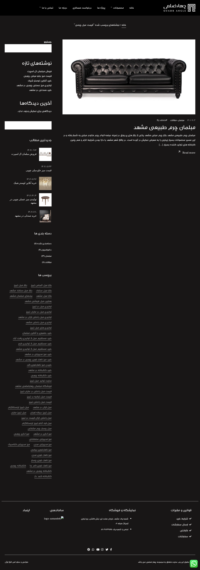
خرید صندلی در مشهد (40, 90)
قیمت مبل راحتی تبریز (40, 402)
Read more (188, 152)
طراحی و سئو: (22, 562)
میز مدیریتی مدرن (43, 444)
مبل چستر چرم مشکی (40, 428)
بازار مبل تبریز (20, 285)
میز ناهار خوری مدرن (42, 455)
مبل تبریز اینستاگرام (18, 407)
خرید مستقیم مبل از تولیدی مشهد (34, 349)
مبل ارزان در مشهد (42, 407)
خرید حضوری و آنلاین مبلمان (37, 333)
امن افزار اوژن (10, 562)
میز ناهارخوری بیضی (41, 450)
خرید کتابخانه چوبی (41, 375)
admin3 (163, 120)
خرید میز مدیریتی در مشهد (38, 354)
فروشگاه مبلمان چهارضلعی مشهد (33, 386)
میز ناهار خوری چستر (41, 460)
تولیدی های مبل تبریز (41, 328)
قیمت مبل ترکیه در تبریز (39, 397)
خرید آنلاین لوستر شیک (40, 81)
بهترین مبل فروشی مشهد (38, 301)
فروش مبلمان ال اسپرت (39, 71)
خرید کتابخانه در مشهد (40, 370)
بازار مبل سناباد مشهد (20, 291)
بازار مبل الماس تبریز (41, 285)
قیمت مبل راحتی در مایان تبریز (36, 391)
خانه (124, 25)
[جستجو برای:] (28, 125)
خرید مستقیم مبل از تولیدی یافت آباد (32, 338)
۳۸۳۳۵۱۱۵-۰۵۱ (106, 529)
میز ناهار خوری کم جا (41, 466)
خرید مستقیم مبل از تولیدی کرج (35, 344)
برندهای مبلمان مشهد (21, 296)
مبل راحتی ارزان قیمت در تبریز (36, 418)
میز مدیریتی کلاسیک (19, 444)
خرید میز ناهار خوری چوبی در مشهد (33, 359)
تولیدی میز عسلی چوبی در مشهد (34, 85)
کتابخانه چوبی (18, 466)
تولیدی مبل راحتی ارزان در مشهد (35, 317)
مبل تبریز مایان (18, 413)
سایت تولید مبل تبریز (41, 381)
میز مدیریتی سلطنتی (40, 439)
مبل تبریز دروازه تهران (41, 413)
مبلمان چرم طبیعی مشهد (164, 127)
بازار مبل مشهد (44, 296)
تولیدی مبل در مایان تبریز (39, 312)
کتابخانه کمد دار (43, 476)
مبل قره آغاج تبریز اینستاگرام (37, 423)
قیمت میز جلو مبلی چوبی (38, 76)
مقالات (173, 120)
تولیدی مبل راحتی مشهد (39, 322)
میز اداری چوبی (21, 434)
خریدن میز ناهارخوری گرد (39, 365)
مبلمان (181, 120)
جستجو (48, 42)
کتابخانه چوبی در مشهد (39, 471)
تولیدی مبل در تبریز (42, 306)
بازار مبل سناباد (44, 291)
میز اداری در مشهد (42, 434)
